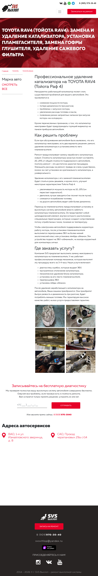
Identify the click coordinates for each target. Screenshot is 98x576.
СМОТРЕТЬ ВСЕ (9, 86)
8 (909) (62, 415)
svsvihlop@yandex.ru (49, 541)
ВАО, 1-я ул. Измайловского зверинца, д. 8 (25, 437)
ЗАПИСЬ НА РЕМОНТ (49, 526)
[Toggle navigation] (59, 11)
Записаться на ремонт (82, 12)
